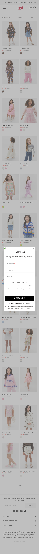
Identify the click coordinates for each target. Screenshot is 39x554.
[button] (33, 248)
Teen (9, 289)
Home (31, 289)
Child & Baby (20, 289)
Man (30, 286)
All (9, 286)
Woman (18, 286)
